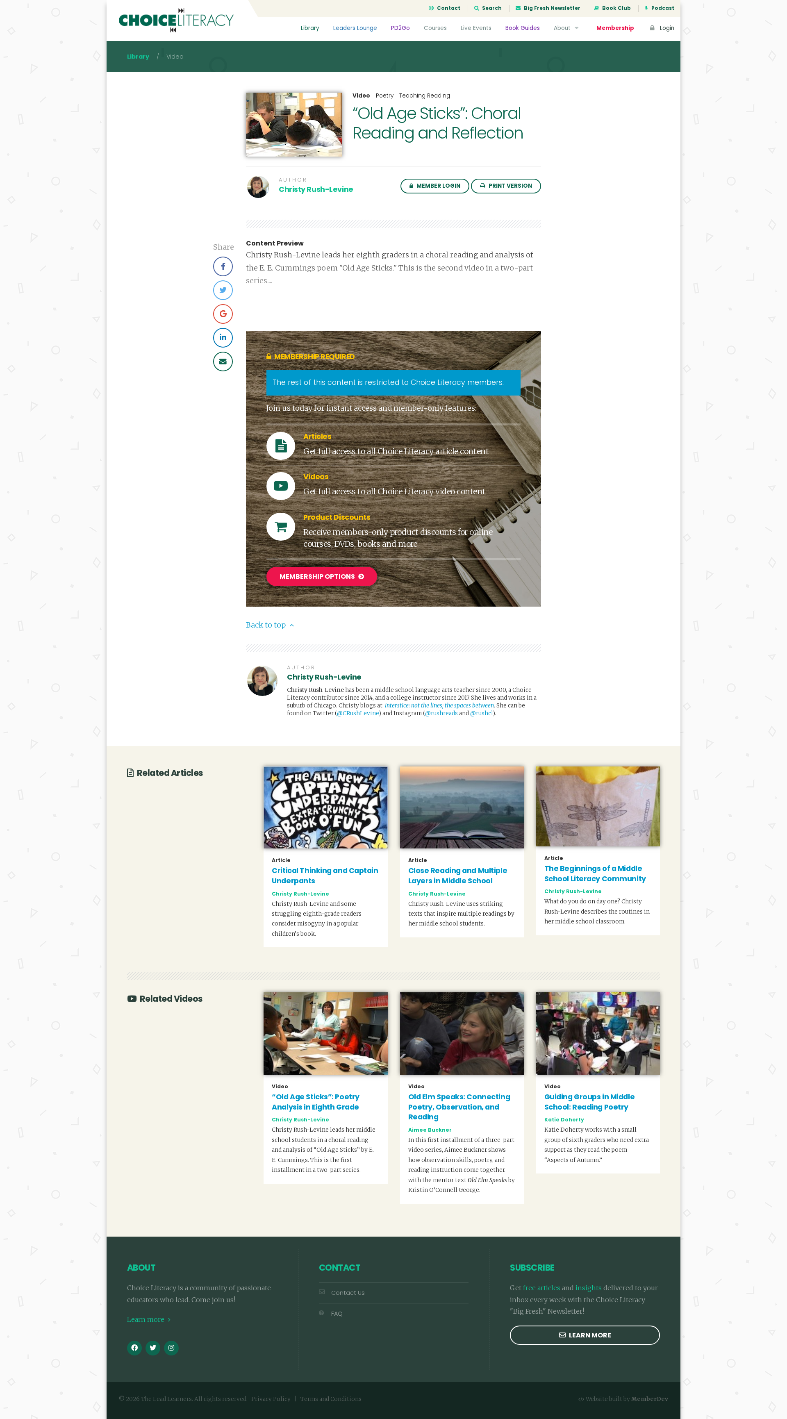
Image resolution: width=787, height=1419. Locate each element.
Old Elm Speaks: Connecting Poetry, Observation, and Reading (459, 1107)
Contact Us (348, 1293)
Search (491, 8)
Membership (615, 28)
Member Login (437, 186)
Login (666, 28)
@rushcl (481, 713)
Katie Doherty (564, 1119)
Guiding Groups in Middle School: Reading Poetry (589, 1102)
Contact (448, 8)
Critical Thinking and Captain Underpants (325, 876)
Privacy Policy (271, 1399)
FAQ (337, 1314)
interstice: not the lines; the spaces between (439, 705)
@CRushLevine (358, 713)
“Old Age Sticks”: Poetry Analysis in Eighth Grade (315, 1102)
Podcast (662, 8)
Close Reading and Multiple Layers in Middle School (457, 876)
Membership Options (318, 576)
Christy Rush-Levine (316, 189)
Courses (435, 28)
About (563, 28)
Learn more (146, 1319)
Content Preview (275, 243)
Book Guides (522, 28)
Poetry (385, 96)
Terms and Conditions (331, 1399)
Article (281, 860)
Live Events (476, 28)
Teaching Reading (424, 96)
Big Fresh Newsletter (551, 8)
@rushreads (441, 713)
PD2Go (400, 28)
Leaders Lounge (355, 28)
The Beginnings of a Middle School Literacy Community (595, 874)
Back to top (266, 625)
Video (361, 96)
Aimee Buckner (430, 1129)
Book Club (616, 8)
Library (310, 28)
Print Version (509, 186)
